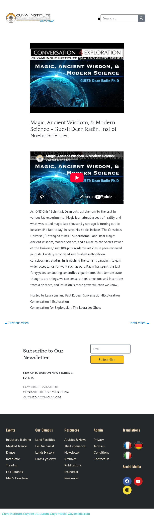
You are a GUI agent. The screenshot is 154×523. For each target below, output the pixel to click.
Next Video (140, 323)
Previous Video (16, 323)
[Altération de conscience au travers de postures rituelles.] (128, 445)
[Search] (141, 18)
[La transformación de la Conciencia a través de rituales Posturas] (128, 455)
